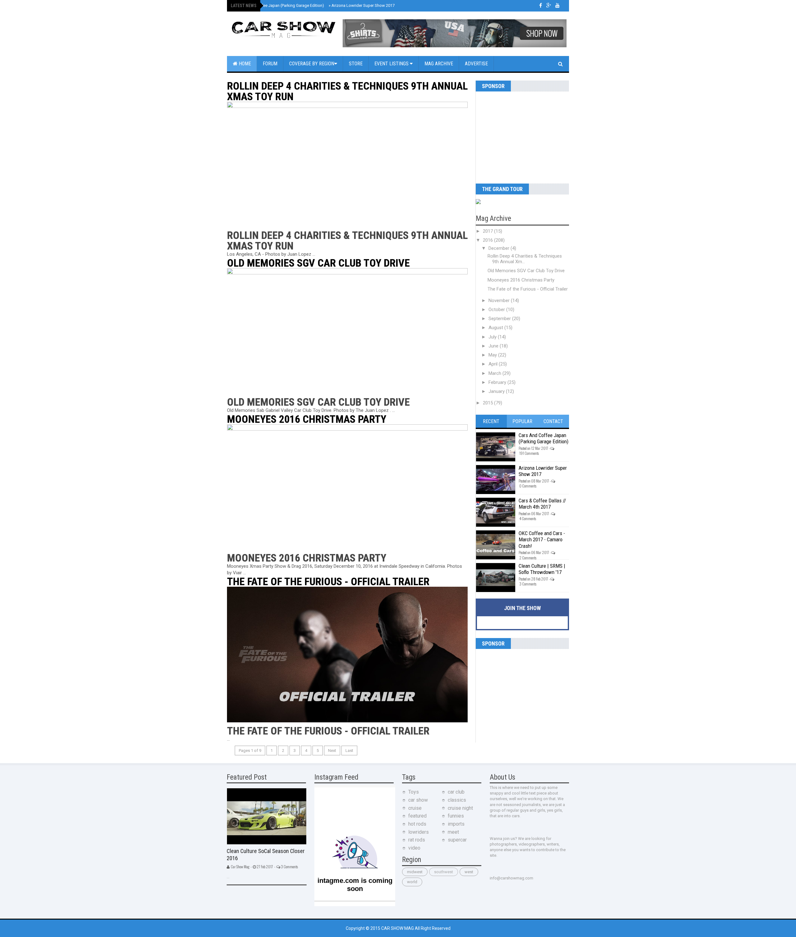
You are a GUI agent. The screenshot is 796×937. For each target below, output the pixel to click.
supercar (457, 840)
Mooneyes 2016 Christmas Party (306, 419)
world (412, 881)
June (494, 346)
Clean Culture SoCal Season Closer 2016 (266, 854)
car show (418, 800)
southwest (443, 871)
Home (244, 64)
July (493, 337)
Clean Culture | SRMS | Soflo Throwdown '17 (542, 569)
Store (356, 64)
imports (456, 824)
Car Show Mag (398, 928)
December (499, 248)
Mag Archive (438, 64)
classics (457, 800)
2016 (488, 240)
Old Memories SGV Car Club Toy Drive (318, 263)
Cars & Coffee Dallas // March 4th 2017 (542, 503)
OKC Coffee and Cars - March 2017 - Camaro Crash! (542, 539)
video (414, 848)
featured (417, 816)
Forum (270, 64)
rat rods (416, 840)
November (499, 300)
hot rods (417, 824)
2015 (488, 403)
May (493, 355)
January (497, 391)
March (495, 373)
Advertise (476, 64)
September (500, 318)
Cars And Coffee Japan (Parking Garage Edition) (279, 5)
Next (332, 750)
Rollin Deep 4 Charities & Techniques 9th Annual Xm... (525, 258)
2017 (488, 231)
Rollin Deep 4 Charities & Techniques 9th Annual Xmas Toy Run (347, 91)
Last (349, 750)
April (493, 364)
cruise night (460, 808)
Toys (413, 792)
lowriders (418, 832)
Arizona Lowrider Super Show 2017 (362, 5)
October (497, 309)
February (497, 382)
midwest (415, 871)
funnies (456, 816)
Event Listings (392, 64)
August (496, 327)
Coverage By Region (311, 64)
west (469, 871)
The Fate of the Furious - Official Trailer (328, 581)
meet (453, 832)
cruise (415, 808)
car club (456, 792)
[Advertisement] (514, 135)
